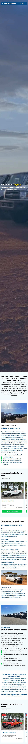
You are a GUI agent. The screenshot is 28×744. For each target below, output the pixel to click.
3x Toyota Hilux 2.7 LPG (8, 501)
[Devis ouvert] (25, 3)
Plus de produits (5, 478)
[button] (20, 3)
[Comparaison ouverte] (23, 3)
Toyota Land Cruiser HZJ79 (9, 732)
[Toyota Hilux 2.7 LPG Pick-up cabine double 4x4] (12, 490)
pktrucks (10, 3)
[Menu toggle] (2, 3)
